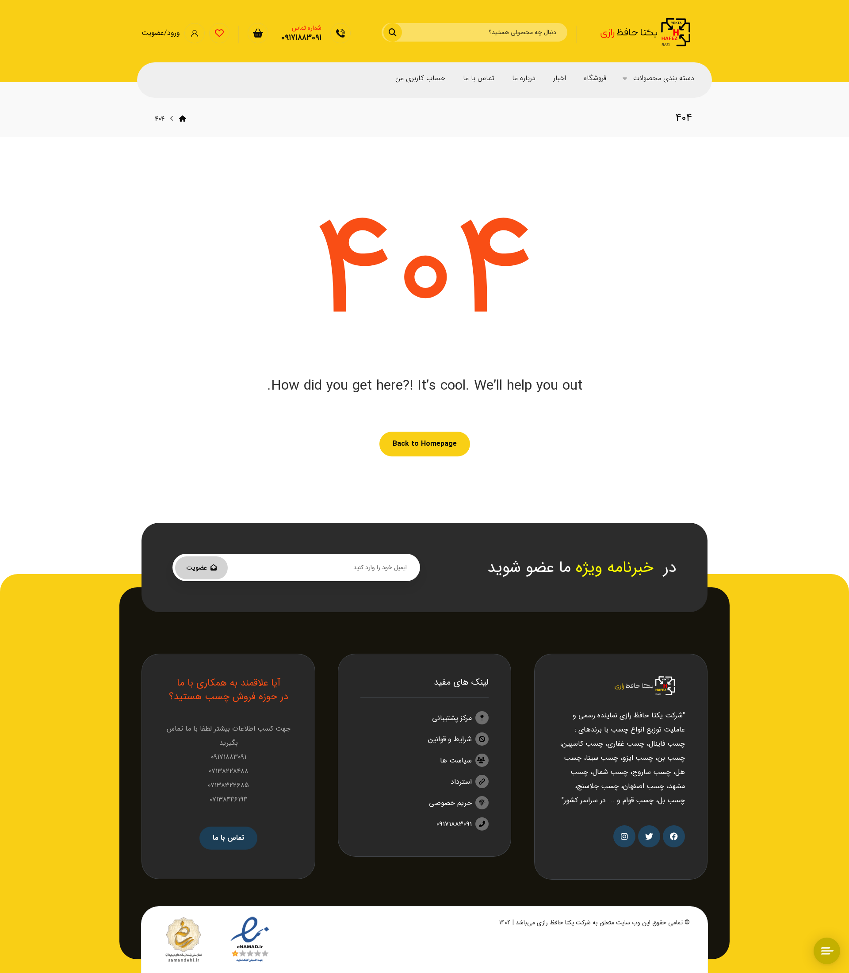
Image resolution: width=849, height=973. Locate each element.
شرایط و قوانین (450, 739)
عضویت (196, 568)
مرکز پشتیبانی (452, 718)
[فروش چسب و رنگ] (646, 32)
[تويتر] (649, 836)
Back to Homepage (425, 443)
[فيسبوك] (674, 836)
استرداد (461, 781)
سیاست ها (456, 760)
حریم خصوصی (450, 802)
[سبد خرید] (258, 32)
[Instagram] (624, 836)
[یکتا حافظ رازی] (182, 119)
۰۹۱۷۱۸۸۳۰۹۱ (454, 824)
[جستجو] (398, 32)
